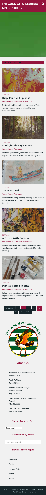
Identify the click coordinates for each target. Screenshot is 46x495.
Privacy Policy (15, 469)
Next (28, 311)
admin (4, 101)
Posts (11, 464)
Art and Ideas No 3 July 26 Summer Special (19, 389)
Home (11, 478)
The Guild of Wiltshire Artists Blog (19, 6)
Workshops (27, 101)
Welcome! (13, 459)
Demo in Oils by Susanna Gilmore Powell (22, 399)
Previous (9, 308)
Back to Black (15, 380)
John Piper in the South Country (22, 372)
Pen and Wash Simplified (19, 408)
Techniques (18, 101)
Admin (10, 101)
